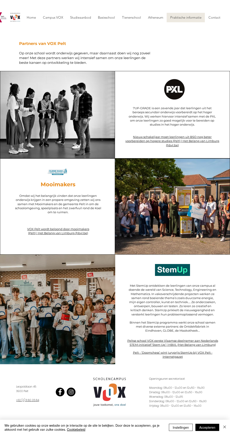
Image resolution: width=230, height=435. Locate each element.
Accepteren (207, 427)
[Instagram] (71, 392)
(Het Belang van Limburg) (196, 344)
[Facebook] (60, 392)
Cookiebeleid (76, 429)
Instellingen (181, 427)
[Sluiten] (224, 427)
